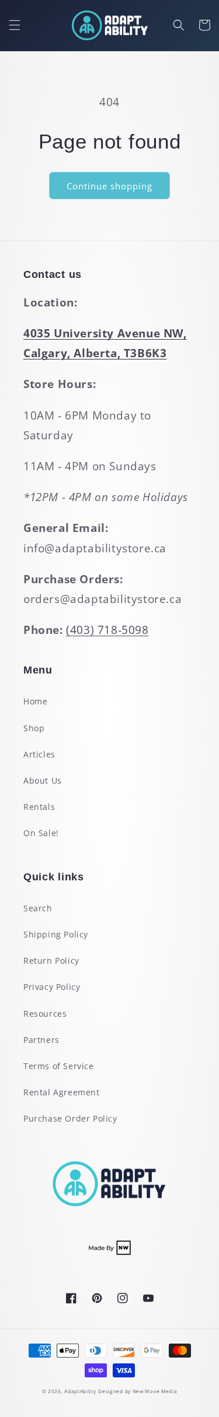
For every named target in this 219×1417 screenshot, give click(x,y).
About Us (42, 780)
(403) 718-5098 (107, 629)
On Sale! (41, 832)
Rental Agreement (61, 1092)
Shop (33, 728)
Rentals (39, 806)
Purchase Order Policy (70, 1118)
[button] (14, 25)
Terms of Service (58, 1065)
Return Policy (51, 960)
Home (35, 701)
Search (38, 908)
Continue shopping (109, 186)
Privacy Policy (51, 986)
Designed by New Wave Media (137, 1391)
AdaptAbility (80, 1391)
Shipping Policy (55, 934)
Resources (45, 1013)
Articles (39, 754)
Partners (41, 1039)
